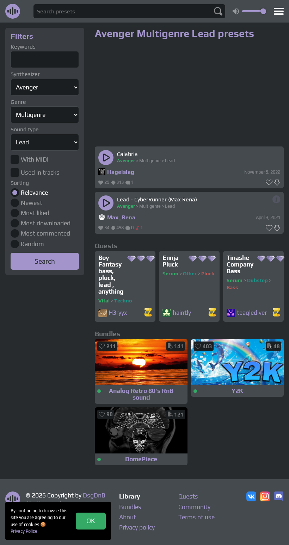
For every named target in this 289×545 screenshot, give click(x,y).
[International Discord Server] (279, 497)
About (127, 517)
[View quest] (148, 313)
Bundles (130, 506)
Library (129, 496)
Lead (170, 160)
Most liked (35, 213)
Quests (188, 496)
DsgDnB (94, 495)
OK (90, 521)
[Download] (277, 183)
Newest (31, 202)
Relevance (34, 192)
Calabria (127, 154)
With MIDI (35, 159)
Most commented (45, 233)
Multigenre (150, 160)
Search (45, 261)
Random (32, 244)
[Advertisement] (44, 312)
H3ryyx (118, 312)
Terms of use (196, 517)
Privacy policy (137, 527)
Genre (18, 102)
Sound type (25, 129)
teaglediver (252, 312)
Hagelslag (120, 172)
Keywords (23, 46)
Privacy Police (24, 531)
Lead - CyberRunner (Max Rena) (157, 199)
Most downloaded (45, 223)
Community (194, 506)
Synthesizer (25, 74)
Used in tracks (40, 172)
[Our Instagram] (265, 497)
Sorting (20, 183)
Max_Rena (121, 217)
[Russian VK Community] (251, 497)
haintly (182, 312)
